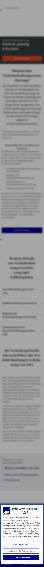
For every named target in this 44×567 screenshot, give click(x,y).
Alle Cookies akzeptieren (21, 557)
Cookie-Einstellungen (20, 544)
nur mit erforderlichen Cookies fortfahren (21, 551)
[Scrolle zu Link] (6, 510)
